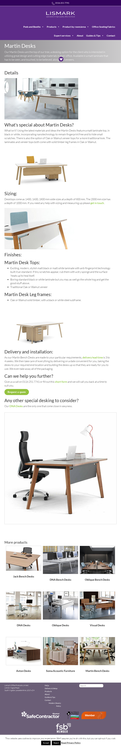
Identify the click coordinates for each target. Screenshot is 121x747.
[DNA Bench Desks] (60, 559)
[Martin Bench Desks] (97, 650)
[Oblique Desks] (60, 605)
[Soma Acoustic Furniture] (60, 650)
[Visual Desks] (97, 605)
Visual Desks (97, 625)
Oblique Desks (60, 625)
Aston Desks (23, 670)
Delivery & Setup (51, 688)
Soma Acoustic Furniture (60, 670)
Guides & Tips (93, 35)
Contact (111, 35)
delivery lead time (92, 357)
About (80, 35)
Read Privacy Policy (71, 742)
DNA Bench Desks (60, 579)
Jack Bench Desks (23, 576)
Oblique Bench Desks (97, 579)
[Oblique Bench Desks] (97, 559)
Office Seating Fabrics (103, 26)
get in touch (97, 203)
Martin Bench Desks (97, 670)
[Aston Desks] (23, 650)
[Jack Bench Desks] (23, 558)
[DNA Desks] (23, 605)
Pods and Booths (32, 26)
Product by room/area (74, 26)
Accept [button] (46, 743)
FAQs (47, 685)
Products (51, 26)
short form (61, 381)
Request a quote (17, 391)
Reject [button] (56, 743)
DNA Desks (16, 406)
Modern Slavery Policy (55, 704)
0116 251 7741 (62, 3)
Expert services (62, 35)
